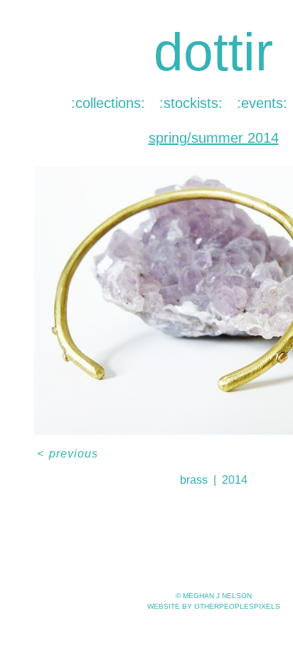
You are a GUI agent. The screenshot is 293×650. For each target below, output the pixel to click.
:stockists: (191, 103)
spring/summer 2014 (214, 138)
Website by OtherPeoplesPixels (213, 606)
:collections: (108, 103)
